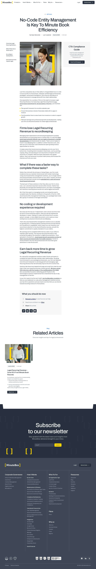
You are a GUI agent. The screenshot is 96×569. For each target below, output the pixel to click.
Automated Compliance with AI (34, 501)
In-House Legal (52, 484)
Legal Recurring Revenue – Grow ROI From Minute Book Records (18, 372)
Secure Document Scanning (34, 512)
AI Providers (30, 534)
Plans (45, 2)
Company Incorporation (33, 479)
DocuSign (29, 523)
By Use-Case (30, 477)
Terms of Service (14, 565)
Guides (72, 486)
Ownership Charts (31, 543)
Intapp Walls (30, 541)
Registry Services (9, 486)
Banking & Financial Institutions (57, 496)
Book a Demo (87, 2)
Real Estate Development (55, 504)
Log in (78, 2)
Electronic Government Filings (34, 493)
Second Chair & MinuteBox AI (34, 491)
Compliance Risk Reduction (34, 497)
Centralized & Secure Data (33, 508)
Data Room (8, 479)
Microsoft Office (31, 528)
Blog (72, 479)
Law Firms (51, 479)
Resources (58, 2)
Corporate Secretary (54, 482)
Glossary (73, 484)
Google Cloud (30, 526)
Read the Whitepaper (75, 62)
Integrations (30, 519)
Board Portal (8, 484)
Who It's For (36, 2)
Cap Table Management (33, 510)
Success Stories (53, 527)
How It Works (26, 2)
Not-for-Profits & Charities (55, 488)
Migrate (51, 533)
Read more (11, 392)
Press (50, 531)
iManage (29, 532)
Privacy (7, 565)
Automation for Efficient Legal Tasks (36, 489)
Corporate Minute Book (33, 484)
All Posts (49, 14)
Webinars (73, 488)
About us (51, 525)
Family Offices (52, 486)
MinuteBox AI (8, 488)
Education (73, 477)
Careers (51, 529)
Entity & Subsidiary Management (13, 477)
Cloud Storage (30, 536)
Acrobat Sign (30, 521)
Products (17, 2)
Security (73, 482)
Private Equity (52, 493)
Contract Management (11, 482)
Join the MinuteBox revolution (51, 278)
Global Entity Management (33, 482)
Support (73, 490)
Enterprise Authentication (33, 538)
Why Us (50, 2)
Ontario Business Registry (33, 530)
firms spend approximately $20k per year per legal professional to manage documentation (40, 139)
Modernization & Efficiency (33, 487)
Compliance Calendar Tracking (35, 499)
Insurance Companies (54, 498)
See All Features (31, 546)
